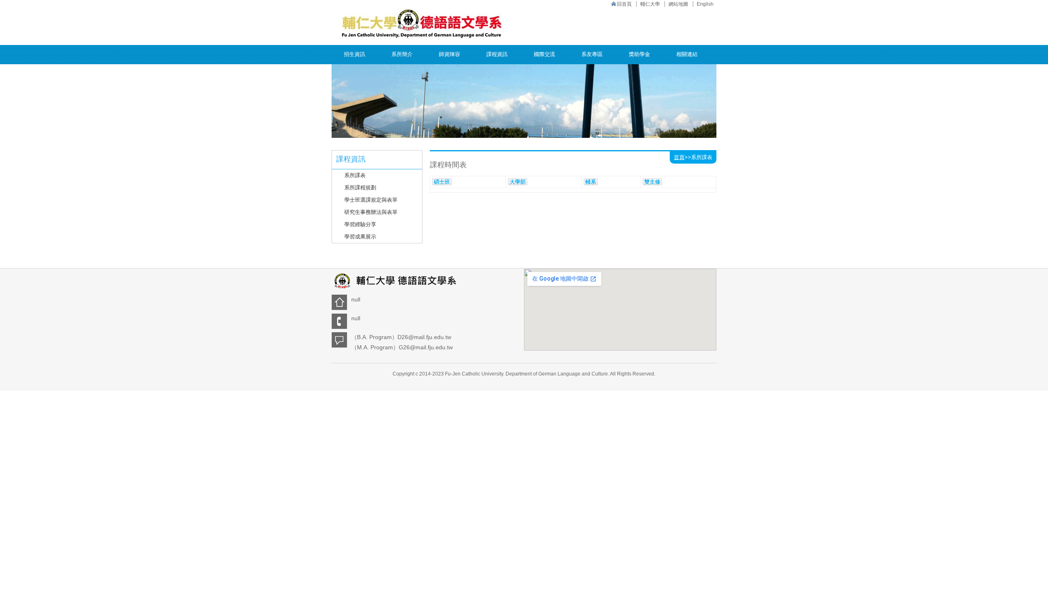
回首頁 (624, 4)
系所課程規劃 (360, 187)
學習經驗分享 (360, 224)
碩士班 (442, 182)
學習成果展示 (360, 237)
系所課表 (355, 175)
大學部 (518, 182)
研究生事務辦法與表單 (371, 212)
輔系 (590, 182)
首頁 (679, 157)
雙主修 (652, 182)
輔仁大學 (650, 4)
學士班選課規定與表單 (371, 200)
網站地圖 (678, 4)
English (705, 4)
